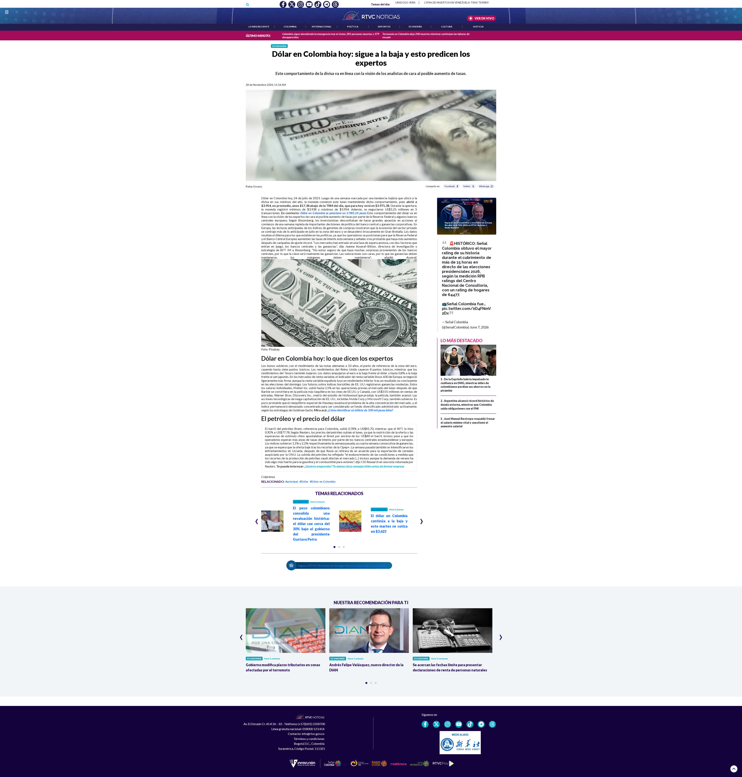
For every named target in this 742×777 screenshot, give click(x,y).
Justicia (478, 26)
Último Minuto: (258, 36)
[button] (334, 547)
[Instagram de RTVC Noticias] (447, 724)
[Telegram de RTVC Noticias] (481, 724)
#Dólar (304, 481)
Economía (415, 26)
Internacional (321, 26)
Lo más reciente (258, 26)
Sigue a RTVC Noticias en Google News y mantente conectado (342, 565)
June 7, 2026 (479, 327)
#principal (291, 481)
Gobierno (300, 501)
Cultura (446, 26)
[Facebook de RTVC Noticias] (425, 724)
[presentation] (256, 520)
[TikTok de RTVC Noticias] (469, 724)
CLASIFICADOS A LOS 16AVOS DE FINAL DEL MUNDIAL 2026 (462, 2)
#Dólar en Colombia (322, 481)
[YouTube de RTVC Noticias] (458, 724)
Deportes (384, 26)
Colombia (290, 26)
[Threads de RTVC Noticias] (492, 724)
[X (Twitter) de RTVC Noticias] (436, 724)
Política (352, 26)
